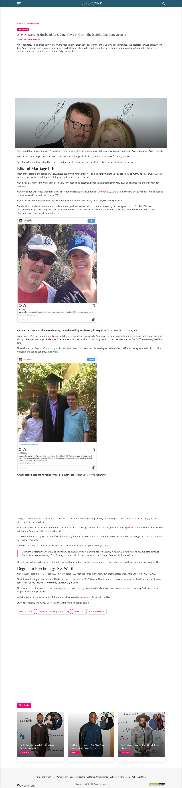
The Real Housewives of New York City (53, 611)
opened (34, 518)
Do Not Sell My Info (139, 777)
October (102, 191)
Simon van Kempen (97, 611)
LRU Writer (24, 39)
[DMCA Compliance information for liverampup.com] (157, 785)
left (129, 339)
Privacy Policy (62, 777)
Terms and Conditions (45, 777)
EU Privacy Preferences (120, 777)
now (51, 588)
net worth (85, 597)
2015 (133, 518)
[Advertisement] (91, 75)
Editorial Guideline (77, 777)
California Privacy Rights (97, 777)
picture (130, 527)
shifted (49, 335)
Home (20, 23)
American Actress (26, 611)
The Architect (79, 611)
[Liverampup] (92, 3)
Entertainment (33, 23)
